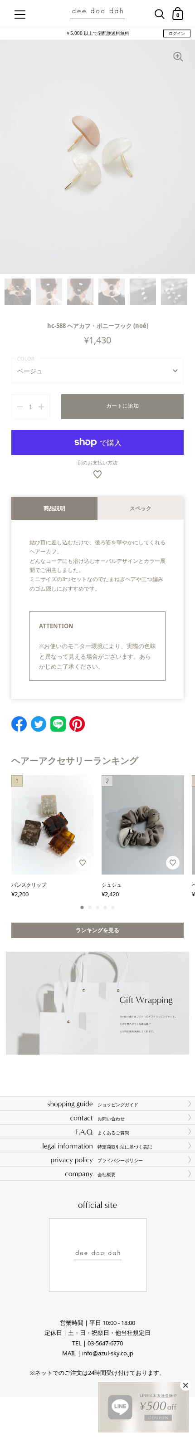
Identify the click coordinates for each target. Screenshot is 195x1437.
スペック (140, 508)
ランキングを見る (97, 930)
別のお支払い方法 (97, 462)
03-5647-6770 (105, 1343)
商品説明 (54, 508)
